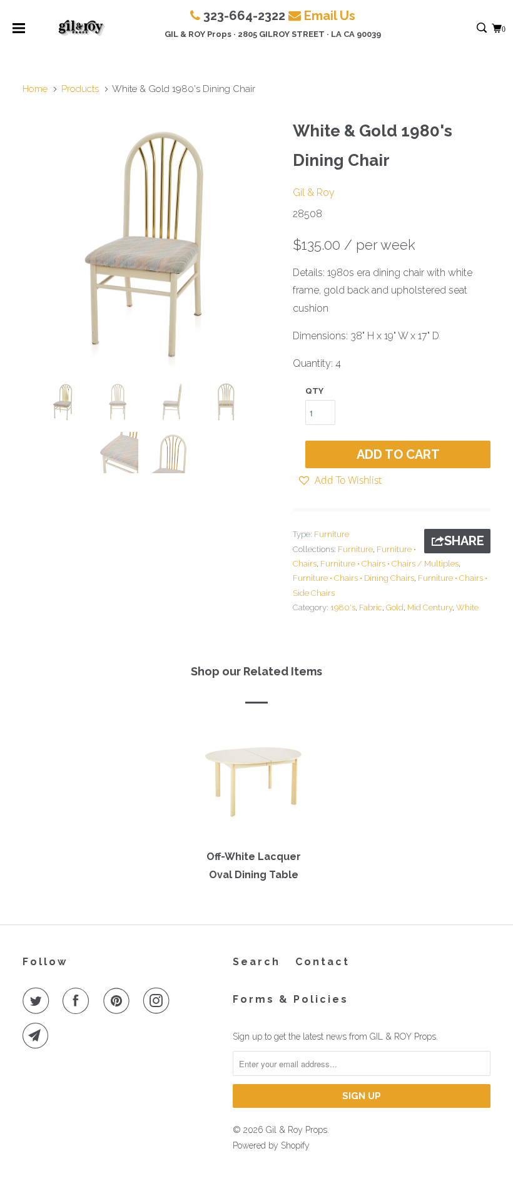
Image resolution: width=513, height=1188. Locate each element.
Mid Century (429, 607)
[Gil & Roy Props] (82, 28)
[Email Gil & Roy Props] (38, 1036)
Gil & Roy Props (296, 1130)
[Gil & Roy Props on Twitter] (38, 1001)
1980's (342, 607)
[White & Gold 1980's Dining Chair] (151, 243)
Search (256, 962)
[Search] (483, 28)
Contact (322, 962)
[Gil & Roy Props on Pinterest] (119, 1001)
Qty (314, 391)
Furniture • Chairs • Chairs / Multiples (389, 563)
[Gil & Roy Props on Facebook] (78, 1001)
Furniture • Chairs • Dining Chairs (353, 578)
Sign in (468, 28)
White (467, 607)
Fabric (370, 607)
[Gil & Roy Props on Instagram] (159, 1001)
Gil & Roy (314, 192)
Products (80, 89)
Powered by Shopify (271, 1145)
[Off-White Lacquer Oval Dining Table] (253, 781)
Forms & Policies (290, 999)
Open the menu (19, 32)
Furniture (331, 534)
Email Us (329, 15)
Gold (395, 607)
